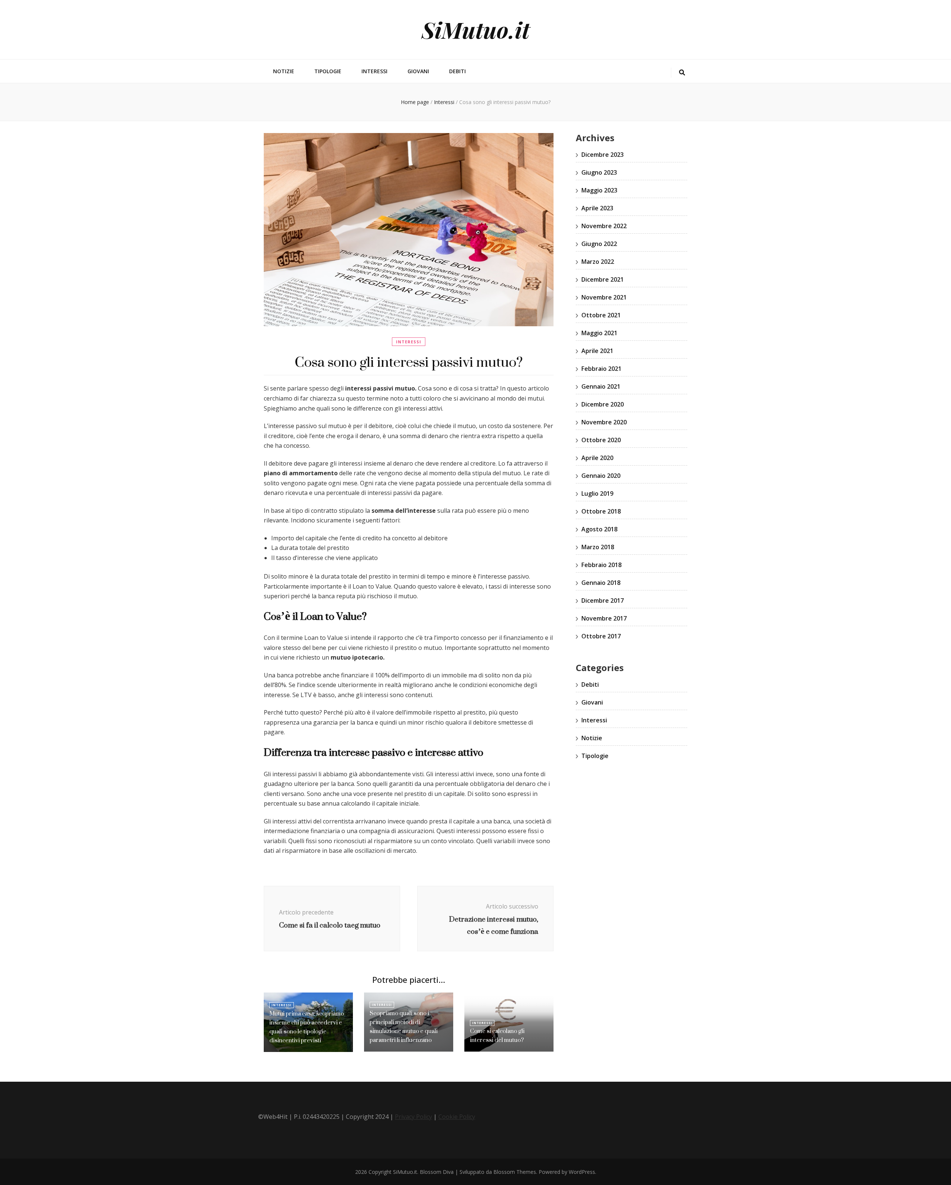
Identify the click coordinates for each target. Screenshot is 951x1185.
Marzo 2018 (597, 547)
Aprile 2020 (597, 458)
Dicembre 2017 (602, 600)
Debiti (457, 71)
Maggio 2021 (599, 333)
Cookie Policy (456, 1117)
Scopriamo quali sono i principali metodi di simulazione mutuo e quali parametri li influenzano (404, 1026)
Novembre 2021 (604, 297)
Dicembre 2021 (602, 279)
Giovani (418, 71)
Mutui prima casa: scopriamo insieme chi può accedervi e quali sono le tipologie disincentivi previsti (306, 1027)
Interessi (374, 71)
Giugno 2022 (599, 244)
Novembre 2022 (604, 226)
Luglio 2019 (597, 493)
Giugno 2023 (599, 172)
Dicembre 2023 (602, 154)
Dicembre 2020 (602, 404)
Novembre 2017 (604, 618)
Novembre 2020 (604, 422)
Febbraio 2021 (601, 369)
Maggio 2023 (599, 190)
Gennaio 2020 (600, 476)
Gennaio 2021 (600, 386)
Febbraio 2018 (601, 565)
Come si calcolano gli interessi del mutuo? (497, 1035)
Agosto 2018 (599, 529)
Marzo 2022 (597, 262)
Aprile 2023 (597, 208)
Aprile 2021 (597, 351)
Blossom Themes (514, 1171)
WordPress (582, 1171)
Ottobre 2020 (601, 440)
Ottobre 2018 (601, 511)
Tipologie (327, 71)
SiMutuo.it (476, 29)
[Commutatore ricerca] (682, 73)
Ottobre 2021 (601, 315)
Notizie (283, 71)
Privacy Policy (413, 1117)
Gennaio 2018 (600, 583)
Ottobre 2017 (601, 636)
